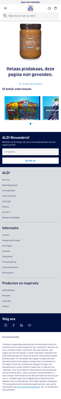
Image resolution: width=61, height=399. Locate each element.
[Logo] (30, 8)
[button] (5, 8)
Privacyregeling (9, 261)
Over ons (6, 179)
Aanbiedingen (8, 290)
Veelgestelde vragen (11, 240)
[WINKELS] (49, 8)
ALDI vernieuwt (9, 195)
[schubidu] (13, 325)
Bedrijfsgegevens (10, 185)
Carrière (6, 212)
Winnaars (6, 295)
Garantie (6, 251)
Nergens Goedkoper (11, 217)
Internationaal (8, 190)
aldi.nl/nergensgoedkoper (28, 386)
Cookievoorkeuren (10, 267)
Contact (5, 234)
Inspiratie (6, 300)
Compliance (7, 256)
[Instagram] (5, 325)
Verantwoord (8, 272)
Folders (5, 306)
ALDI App (6, 201)
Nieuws (5, 206)
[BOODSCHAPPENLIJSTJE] (55, 8)
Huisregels (7, 245)
